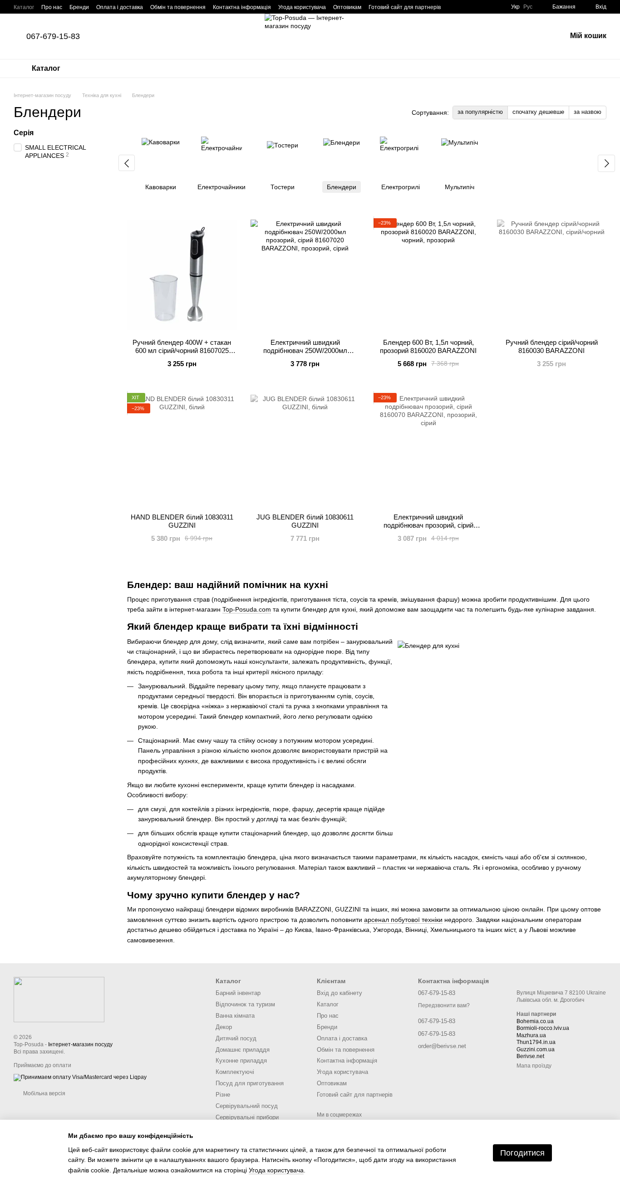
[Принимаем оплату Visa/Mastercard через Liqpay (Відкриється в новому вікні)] (80, 1077)
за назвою (587, 111)
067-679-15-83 (53, 36)
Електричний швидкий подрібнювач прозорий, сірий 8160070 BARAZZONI (428, 525)
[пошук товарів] (535, 36)
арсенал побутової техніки (403, 919)
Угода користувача (302, 7)
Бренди (79, 7)
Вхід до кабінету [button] (339, 993)
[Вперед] (606, 163)
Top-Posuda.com (246, 609)
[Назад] (126, 163)
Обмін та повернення (178, 7)
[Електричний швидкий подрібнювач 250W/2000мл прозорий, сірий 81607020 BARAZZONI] (305, 275)
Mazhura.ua (531, 1035)
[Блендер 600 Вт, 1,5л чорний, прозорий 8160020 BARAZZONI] (428, 275)
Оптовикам (347, 7)
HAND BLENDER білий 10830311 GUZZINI (182, 521)
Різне (223, 1094)
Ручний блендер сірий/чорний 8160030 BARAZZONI (552, 346)
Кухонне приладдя (241, 1060)
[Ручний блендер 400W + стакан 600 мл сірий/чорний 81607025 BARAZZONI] (182, 275)
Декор (224, 1027)
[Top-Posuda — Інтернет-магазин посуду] (59, 999)
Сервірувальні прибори (247, 1117)
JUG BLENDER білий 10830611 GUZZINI (305, 521)
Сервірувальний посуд (247, 1106)
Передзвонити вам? (444, 1005)
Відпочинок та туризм (245, 1004)
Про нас (51, 7)
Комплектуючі (235, 1071)
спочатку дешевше (538, 111)
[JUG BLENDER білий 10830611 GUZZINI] (305, 449)
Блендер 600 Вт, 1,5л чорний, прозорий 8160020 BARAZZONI (428, 346)
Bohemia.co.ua (535, 1021)
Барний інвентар (238, 993)
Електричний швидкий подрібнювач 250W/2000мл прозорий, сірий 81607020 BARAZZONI (305, 354)
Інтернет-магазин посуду (80, 1044)
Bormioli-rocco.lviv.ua (543, 1028)
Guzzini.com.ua (536, 1049)
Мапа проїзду (534, 1066)
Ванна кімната (235, 1015)
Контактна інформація (242, 7)
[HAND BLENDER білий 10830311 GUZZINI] (182, 449)
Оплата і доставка (119, 7)
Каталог (24, 7)
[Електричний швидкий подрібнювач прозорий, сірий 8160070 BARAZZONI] (428, 449)
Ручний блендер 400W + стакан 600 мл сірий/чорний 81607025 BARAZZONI (182, 350)
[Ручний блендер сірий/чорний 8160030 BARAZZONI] (552, 275)
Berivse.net (530, 1056)
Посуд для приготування (250, 1083)
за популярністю (480, 111)
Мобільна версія (43, 1093)
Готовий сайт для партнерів (405, 7)
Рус (527, 7)
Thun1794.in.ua (536, 1042)
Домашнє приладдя (243, 1049)
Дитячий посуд (236, 1038)
